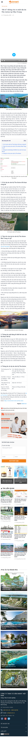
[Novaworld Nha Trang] (14, 581)
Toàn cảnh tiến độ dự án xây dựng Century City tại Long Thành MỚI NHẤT (20, 554)
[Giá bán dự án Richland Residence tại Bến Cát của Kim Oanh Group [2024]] (20, 529)
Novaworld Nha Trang (8, 585)
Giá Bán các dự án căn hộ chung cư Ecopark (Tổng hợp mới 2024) (6, 501)
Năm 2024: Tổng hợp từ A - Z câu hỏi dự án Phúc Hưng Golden (7, 518)
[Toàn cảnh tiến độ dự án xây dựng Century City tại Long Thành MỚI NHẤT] (20, 547)
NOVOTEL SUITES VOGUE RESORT (12, 605)
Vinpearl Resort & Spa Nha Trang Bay (13, 624)
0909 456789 (14, 710)
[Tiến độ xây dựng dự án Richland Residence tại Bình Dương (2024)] (7, 547)
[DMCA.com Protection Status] (5, 734)
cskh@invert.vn (11, 713)
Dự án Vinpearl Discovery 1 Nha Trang (13, 644)
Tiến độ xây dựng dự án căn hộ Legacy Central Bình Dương (20, 501)
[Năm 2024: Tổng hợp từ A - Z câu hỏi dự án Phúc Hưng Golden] (7, 511)
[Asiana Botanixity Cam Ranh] (14, 679)
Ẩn (25, 140)
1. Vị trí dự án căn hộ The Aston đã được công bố (14, 144)
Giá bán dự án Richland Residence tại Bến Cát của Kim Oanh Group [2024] (20, 536)
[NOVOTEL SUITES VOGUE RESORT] (14, 601)
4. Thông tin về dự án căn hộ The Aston (11, 153)
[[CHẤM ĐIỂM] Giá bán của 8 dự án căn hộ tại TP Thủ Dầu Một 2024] (7, 529)
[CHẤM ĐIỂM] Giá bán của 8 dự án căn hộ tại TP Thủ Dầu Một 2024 (6, 536)
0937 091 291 (7, 710)
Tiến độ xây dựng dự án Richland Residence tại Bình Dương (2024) (7, 554)
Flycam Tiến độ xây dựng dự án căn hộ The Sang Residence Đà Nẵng (20, 518)
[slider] (11, 60)
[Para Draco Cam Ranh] (14, 659)
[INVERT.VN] (14, 1)
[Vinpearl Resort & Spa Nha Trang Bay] (14, 620)
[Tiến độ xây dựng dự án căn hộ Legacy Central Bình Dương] (20, 494)
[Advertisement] (14, 32)
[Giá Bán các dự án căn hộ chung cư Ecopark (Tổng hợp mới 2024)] (7, 494)
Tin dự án (4, 6)
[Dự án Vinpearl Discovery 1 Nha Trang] (14, 640)
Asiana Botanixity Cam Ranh (10, 684)
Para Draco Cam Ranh (8, 664)
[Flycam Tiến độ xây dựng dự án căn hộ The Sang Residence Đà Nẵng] (20, 511)
